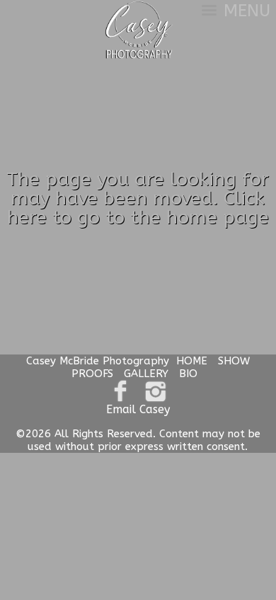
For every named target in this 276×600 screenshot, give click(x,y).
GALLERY (146, 373)
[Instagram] (155, 392)
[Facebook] (121, 392)
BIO (188, 373)
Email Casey (138, 409)
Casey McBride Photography (97, 360)
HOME (191, 360)
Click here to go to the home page (138, 208)
